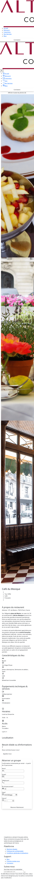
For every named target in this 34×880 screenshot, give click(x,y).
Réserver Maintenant (17, 807)
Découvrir (7, 30)
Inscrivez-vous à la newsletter (13, 869)
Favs (5, 81)
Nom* (4, 768)
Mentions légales (12, 849)
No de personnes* (7, 786)
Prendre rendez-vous (13, 861)
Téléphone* (5, 780)
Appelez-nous (7, 754)
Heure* (4, 798)
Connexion (17, 40)
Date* (4, 792)
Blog (5, 36)
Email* (4, 774)
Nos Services (8, 34)
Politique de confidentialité (15, 851)
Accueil (6, 28)
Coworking (7, 32)
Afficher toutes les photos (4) (17, 93)
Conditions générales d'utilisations (17, 853)
